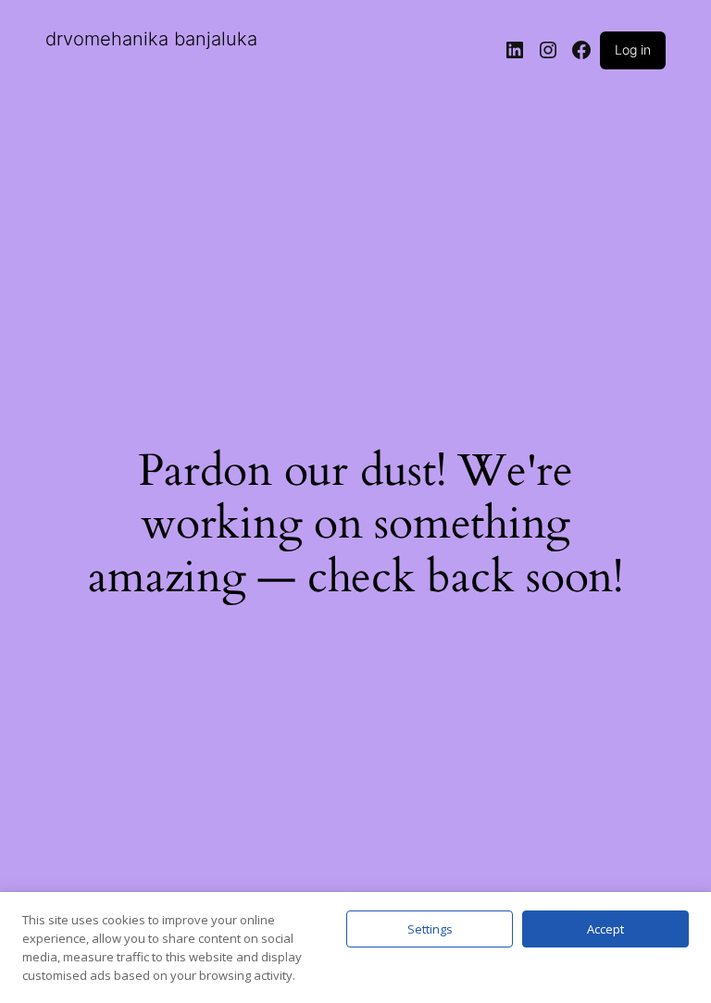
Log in (633, 49)
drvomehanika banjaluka (151, 39)
